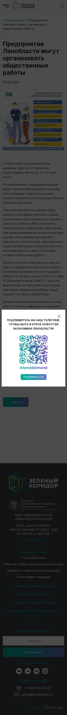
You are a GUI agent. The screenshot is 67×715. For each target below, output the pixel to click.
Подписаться (33, 377)
